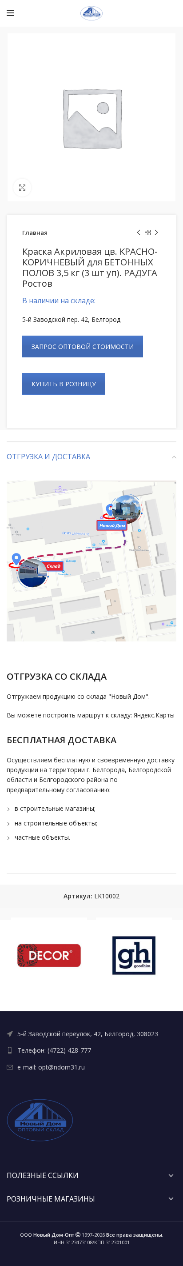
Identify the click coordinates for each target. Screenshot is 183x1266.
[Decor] (49, 955)
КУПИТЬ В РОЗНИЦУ (64, 384)
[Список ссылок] (91, 1034)
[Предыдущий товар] (138, 232)
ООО (47, 1234)
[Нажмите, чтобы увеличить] (22, 187)
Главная (35, 232)
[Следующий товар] (156, 232)
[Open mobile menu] (10, 13)
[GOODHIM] (134, 955)
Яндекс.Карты (154, 715)
